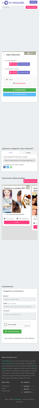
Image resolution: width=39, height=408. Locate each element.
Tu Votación (5, 361)
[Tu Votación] (13, 3)
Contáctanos (6, 386)
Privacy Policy (6, 391)
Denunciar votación (20, 83)
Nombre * (6, 296)
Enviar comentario (13, 331)
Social (10, 152)
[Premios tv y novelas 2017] (17, 223)
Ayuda (3, 388)
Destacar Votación (20, 94)
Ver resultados (20, 90)
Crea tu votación (31, 181)
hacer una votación (7, 363)
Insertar (28, 152)
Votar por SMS (24, 64)
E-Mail (9, 303)
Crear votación (31, 7)
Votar (14, 64)
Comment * (6, 311)
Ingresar (33, 2)
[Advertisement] (19, 30)
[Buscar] (3, 7)
